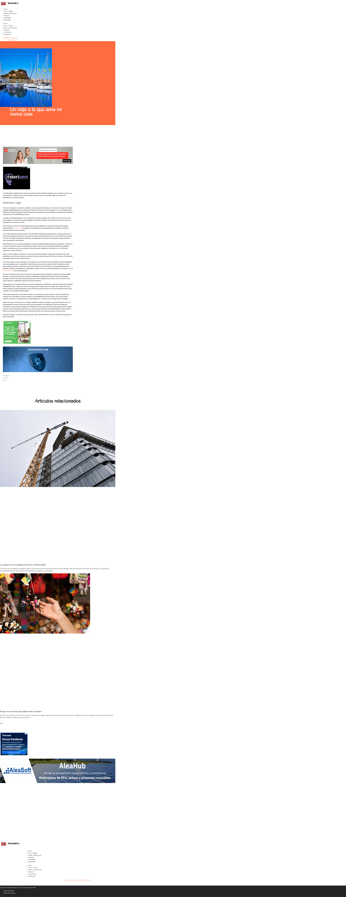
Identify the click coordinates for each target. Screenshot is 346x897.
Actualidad (7, 18)
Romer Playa (17, 228)
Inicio (5, 9)
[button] (38, 376)
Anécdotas (7, 20)
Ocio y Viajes (8, 11)
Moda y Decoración (10, 13)
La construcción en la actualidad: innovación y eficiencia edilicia (23, 565)
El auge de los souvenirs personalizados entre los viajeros (21, 711)
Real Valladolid (8, 270)
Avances (6, 15)
